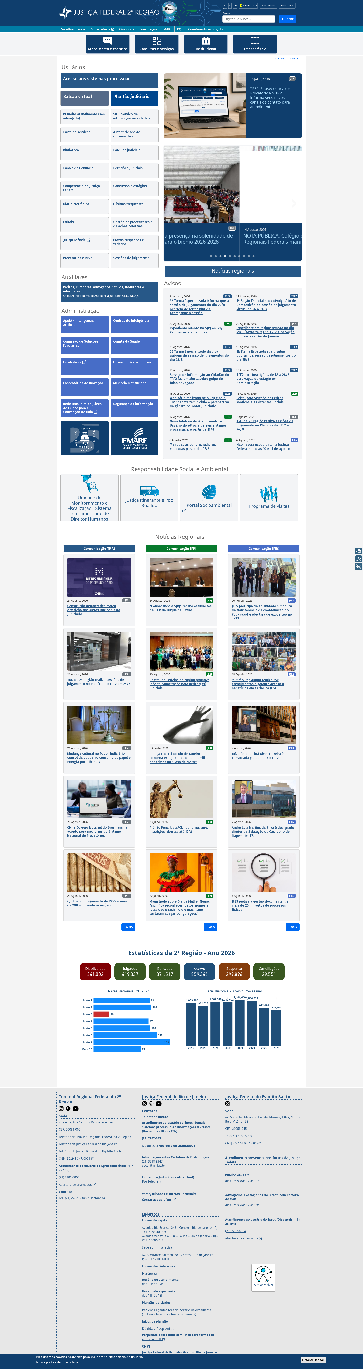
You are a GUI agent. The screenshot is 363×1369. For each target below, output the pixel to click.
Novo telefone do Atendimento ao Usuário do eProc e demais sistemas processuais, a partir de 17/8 (198, 425)
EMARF (167, 29)
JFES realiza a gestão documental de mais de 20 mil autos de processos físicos (260, 905)
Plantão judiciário (131, 96)
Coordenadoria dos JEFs (205, 29)
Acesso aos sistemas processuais (97, 78)
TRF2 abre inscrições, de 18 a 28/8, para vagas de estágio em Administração (263, 379)
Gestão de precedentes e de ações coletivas (132, 224)
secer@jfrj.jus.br (153, 1165)
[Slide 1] (211, 256)
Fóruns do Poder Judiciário (133, 362)
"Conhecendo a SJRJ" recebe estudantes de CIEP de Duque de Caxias (181, 608)
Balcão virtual (77, 96)
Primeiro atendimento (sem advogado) (84, 116)
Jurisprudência (74, 240)
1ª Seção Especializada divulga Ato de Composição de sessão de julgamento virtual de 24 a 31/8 (266, 305)
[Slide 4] (225, 256)
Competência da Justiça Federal (81, 188)
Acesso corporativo (287, 58)
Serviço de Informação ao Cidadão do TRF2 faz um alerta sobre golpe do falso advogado (199, 379)
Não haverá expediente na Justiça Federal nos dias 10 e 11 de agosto (263, 447)
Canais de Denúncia (78, 168)
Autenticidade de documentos (126, 134)
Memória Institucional (130, 383)
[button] (172, 107)
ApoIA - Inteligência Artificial (78, 323)
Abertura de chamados (75, 1185)
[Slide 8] (244, 256)
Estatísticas (72, 362)
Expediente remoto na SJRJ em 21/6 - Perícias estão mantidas (198, 330)
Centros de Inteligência (131, 321)
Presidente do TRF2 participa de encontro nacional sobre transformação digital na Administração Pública (232, 238)
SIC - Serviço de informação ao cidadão (131, 116)
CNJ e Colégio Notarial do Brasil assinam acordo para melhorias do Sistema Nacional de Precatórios (98, 831)
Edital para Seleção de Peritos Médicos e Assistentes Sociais (260, 400)
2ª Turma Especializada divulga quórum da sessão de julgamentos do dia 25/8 (199, 355)
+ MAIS (128, 927)
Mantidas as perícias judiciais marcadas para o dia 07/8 (193, 447)
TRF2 (227, 296)
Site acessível (263, 1285)
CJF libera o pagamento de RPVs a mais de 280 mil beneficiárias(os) (97, 903)
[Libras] (358, 551)
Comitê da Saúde (126, 341)
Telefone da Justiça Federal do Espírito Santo (90, 1151)
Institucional (206, 49)
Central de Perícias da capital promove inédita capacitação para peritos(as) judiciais (179, 684)
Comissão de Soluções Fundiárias (80, 343)
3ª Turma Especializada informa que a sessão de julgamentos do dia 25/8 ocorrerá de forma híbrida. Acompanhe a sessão (199, 307)
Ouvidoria (126, 29)
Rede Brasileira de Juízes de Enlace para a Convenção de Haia (82, 408)
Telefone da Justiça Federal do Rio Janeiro (88, 1144)
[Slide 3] (220, 256)
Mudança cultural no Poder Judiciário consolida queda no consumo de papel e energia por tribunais (99, 758)
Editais (68, 222)
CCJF (180, 29)
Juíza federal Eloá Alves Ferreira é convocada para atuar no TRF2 (258, 756)
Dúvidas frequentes (128, 204)
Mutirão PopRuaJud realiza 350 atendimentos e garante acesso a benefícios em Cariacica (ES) (258, 684)
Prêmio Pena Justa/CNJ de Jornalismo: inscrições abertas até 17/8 (179, 830)
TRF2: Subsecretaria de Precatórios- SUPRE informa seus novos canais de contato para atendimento (270, 97)
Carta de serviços (76, 132)
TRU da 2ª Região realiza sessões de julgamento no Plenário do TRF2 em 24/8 (265, 425)
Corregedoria (100, 29)
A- (225, 5)
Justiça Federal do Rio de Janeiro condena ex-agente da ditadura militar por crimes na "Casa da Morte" (180, 758)
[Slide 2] (216, 256)
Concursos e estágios (130, 186)
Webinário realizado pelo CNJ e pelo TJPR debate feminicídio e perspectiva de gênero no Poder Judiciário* (199, 402)
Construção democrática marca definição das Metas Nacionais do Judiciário (93, 610)
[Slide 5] (230, 256)
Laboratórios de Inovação (83, 383)
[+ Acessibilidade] (358, 566)
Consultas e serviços (157, 49)
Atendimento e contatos (108, 49)
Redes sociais (287, 5)
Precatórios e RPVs (77, 258)
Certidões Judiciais (128, 168)
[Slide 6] (234, 256)
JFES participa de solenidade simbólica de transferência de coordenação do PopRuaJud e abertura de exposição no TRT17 (262, 612)
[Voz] (358, 558)
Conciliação (148, 29)
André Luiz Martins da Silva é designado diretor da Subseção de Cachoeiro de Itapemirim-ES (263, 832)
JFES (294, 440)
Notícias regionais (233, 271)
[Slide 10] (253, 256)
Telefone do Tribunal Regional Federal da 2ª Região (95, 1137)
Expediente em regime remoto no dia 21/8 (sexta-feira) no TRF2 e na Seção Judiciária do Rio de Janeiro (266, 332)
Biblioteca (71, 150)
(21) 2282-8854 (69, 1177)
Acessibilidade (268, 5)
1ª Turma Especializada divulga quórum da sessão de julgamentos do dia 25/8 (266, 355)
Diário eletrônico (76, 204)
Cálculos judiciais (126, 150)
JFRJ (228, 323)
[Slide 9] (249, 256)
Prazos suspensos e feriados (128, 242)
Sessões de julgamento (131, 258)
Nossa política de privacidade (57, 1362)
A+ (235, 5)
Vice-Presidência (73, 29)
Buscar (226, 13)
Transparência (255, 49)
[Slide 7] (239, 256)
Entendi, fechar (313, 1360)
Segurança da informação (133, 404)
